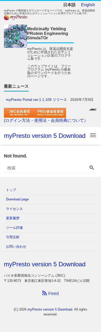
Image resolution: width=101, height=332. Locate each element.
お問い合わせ (16, 246)
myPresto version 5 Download (44, 135)
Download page (17, 199)
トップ (11, 190)
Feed (53, 293)
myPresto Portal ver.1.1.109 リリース (36, 99)
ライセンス (14, 209)
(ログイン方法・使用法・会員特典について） (46, 120)
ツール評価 (14, 228)
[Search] (91, 168)
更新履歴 (12, 218)
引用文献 (12, 237)
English (88, 5)
